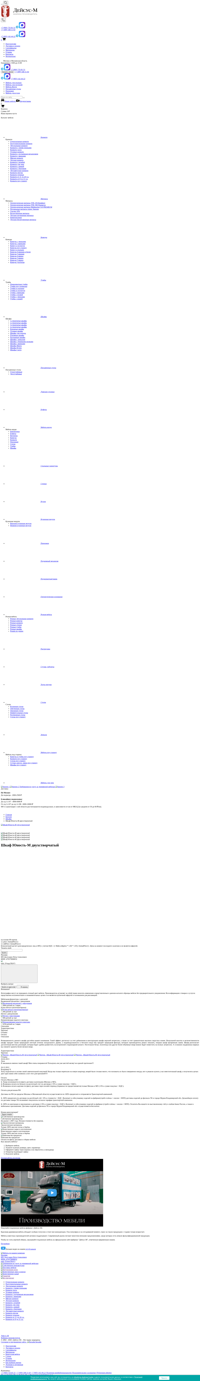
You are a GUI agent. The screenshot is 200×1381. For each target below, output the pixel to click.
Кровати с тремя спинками (20, 148)
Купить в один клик (8, 987)
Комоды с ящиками (17, 244)
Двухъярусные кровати (19, 171)
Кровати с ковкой (17, 166)
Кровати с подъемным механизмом (24, 154)
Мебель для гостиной (14, 85)
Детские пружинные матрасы (22, 215)
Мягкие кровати (16, 158)
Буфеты (13, 434)
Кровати (13, 440)
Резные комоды (16, 621)
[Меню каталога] (2, 4)
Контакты (9, 54)
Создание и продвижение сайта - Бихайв (21, 1342)
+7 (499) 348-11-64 (8, 30)
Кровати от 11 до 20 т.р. (19, 177)
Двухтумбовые (16, 374)
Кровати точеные (17, 175)
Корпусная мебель (13, 1354)
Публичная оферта (104, 1373)
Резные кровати (16, 623)
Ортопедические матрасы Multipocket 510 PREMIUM (31, 207)
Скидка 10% (15, 211)
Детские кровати (16, 160)
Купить (4, 953)
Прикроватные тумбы (19, 284)
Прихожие (10, 91)
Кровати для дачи (17, 164)
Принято (164, 1378)
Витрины (14, 436)
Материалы (10, 50)
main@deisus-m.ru (46, 1375)
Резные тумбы (15, 627)
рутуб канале (31, 1249)
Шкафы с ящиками (17, 344)
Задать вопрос (7, 1114)
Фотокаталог (11, 56)
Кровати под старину (18, 181)
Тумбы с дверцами (17, 297)
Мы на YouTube (7, 1375)
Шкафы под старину (18, 765)
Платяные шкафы (17, 335)
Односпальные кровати (19, 141)
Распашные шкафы (17, 337)
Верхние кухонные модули (20, 523)
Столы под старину (18, 717)
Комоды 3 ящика (16, 258)
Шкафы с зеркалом (17, 340)
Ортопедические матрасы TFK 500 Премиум (28, 205)
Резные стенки (16, 625)
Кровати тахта (16, 150)
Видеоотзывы (25, 101)
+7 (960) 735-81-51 (8, 28)
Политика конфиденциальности (59, 1373)
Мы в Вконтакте (32, 1375)
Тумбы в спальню (17, 288)
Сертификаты (11, 48)
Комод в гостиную (17, 246)
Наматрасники (16, 217)
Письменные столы (13, 89)
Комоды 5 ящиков (17, 254)
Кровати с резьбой (17, 162)
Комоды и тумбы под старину (22, 757)
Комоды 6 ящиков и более (20, 252)
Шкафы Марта (16, 346)
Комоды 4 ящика (16, 256)
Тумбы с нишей (16, 299)
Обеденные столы (17, 709)
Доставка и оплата (13, 46)
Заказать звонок (7, 72)
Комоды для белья (17, 262)
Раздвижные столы (17, 715)
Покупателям (11, 44)
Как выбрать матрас (13, 1363)
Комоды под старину (18, 248)
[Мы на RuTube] (3, 1249)
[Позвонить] (3, 20)
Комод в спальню (17, 250)
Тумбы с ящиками (17, 293)
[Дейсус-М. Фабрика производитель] (100, 11)
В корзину (24, 987)
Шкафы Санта (15, 350)
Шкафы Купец (16, 348)
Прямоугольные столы (19, 713)
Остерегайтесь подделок (10, 1158)
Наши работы (10, 101)
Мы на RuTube (19, 1375)
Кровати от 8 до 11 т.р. (19, 179)
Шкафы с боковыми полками (21, 342)
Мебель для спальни (14, 83)
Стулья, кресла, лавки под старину (24, 763)
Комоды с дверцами (18, 242)
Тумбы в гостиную (17, 291)
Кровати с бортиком (18, 169)
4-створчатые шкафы (18, 327)
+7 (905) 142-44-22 (8, 36)
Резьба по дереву (16, 631)
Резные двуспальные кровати (21, 619)
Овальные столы (16, 711)
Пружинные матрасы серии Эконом (24, 209)
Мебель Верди (11, 87)
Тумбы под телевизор (18, 286)
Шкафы (13, 448)
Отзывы (9, 52)
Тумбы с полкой (16, 295)
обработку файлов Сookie (83, 1377)
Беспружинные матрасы (19, 213)
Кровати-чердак (16, 173)
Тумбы (13, 446)
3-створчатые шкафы (18, 325)
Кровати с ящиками (18, 156)
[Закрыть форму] (19, 974)
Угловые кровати (17, 152)
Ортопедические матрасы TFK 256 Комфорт (27, 203)
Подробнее (5, 1244)
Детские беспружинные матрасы (23, 220)
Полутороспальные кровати (21, 144)
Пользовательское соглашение (84, 1373)
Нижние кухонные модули (20, 526)
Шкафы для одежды (18, 333)
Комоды (13, 438)
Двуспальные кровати (19, 146)
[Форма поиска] (5, 3)
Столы (12, 444)
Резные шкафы (16, 629)
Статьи (8, 1356)
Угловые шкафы (16, 331)
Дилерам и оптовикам (14, 1365)
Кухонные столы (16, 706)
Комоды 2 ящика (16, 260)
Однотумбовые (16, 372)
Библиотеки (15, 431)
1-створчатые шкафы (18, 321)
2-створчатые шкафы (18, 323)
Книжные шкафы (17, 329)
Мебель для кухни (13, 93)
